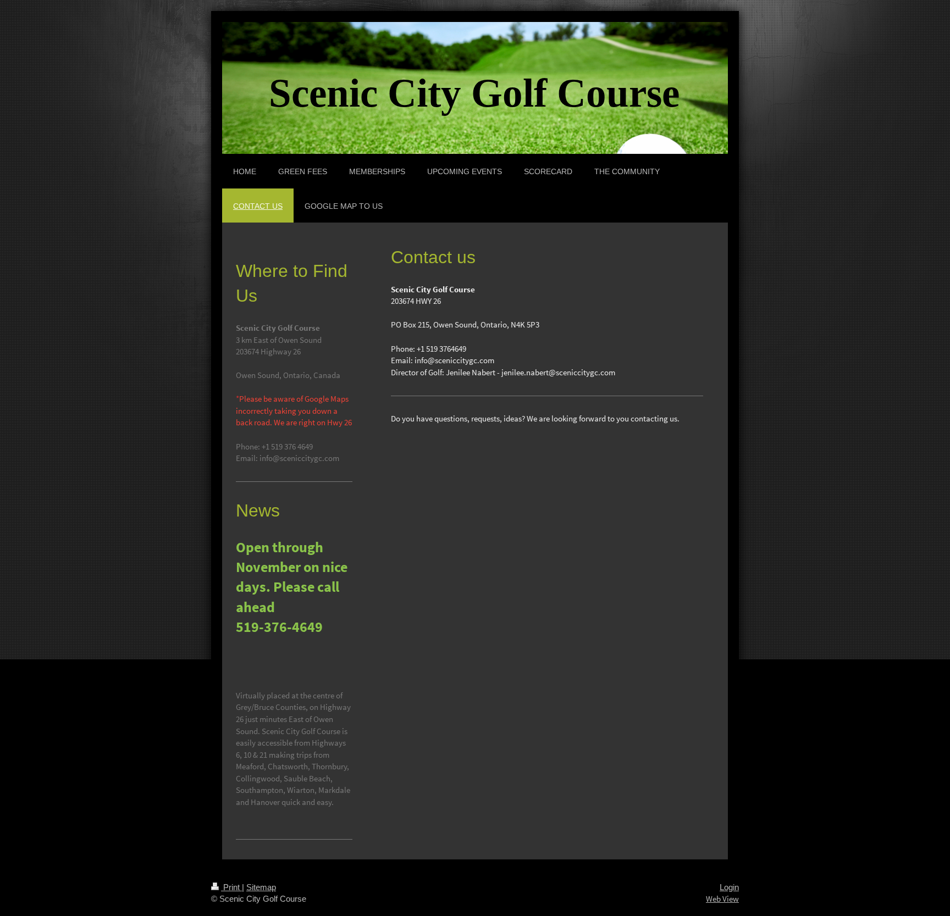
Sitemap (261, 887)
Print (231, 887)
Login (729, 887)
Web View (722, 898)
